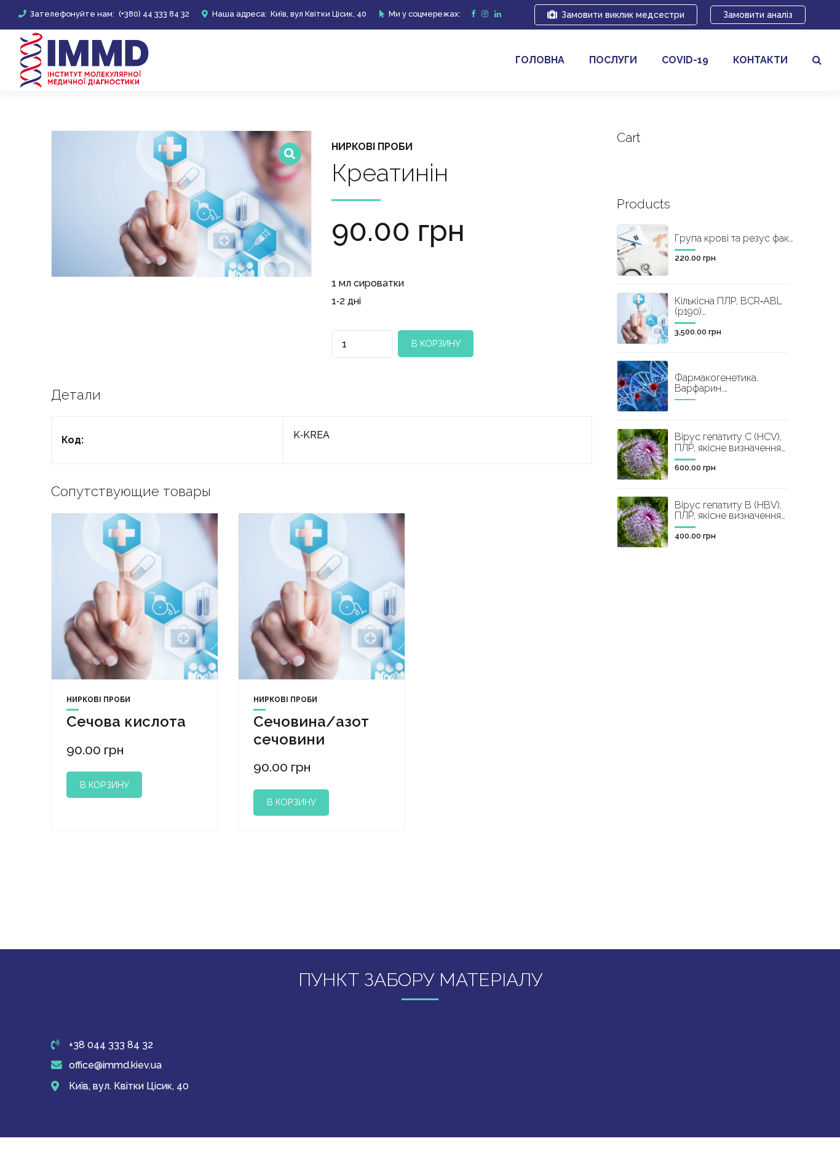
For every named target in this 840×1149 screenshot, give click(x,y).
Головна (540, 60)
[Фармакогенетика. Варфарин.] (642, 386)
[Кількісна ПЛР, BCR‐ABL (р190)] (642, 318)
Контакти (760, 60)
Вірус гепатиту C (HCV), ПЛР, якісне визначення (728, 442)
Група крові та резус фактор (740, 238)
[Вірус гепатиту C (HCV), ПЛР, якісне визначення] (642, 454)
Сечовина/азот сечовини (311, 730)
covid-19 (685, 60)
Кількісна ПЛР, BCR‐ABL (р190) (728, 306)
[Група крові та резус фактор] (642, 250)
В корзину (436, 343)
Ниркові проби (372, 146)
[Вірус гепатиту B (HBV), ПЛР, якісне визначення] (642, 522)
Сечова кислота (126, 721)
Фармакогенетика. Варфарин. (716, 383)
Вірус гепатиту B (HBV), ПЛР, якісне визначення (728, 510)
